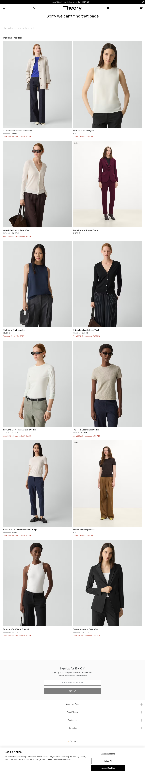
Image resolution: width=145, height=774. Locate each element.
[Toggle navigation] (4, 8)
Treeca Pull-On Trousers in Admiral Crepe (20, 530)
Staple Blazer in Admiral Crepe (85, 230)
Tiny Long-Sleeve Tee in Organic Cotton (19, 430)
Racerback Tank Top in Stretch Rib (17, 629)
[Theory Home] (72, 8)
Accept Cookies (108, 768)
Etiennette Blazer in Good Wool (85, 629)
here (85, 675)
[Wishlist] (108, 8)
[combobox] (72, 28)
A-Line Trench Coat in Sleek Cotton (17, 131)
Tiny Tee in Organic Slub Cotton (86, 430)
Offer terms (62, 675)
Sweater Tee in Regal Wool (83, 530)
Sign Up (72, 691)
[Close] (143, 2)
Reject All (108, 761)
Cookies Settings (108, 754)
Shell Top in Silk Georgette (83, 131)
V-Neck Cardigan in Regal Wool (16, 230)
